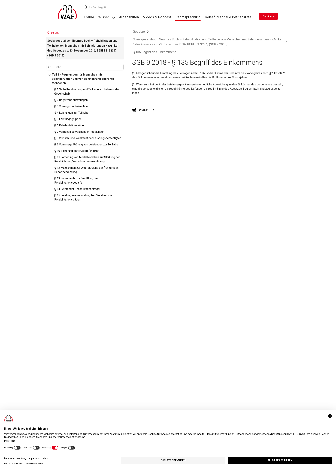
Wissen (104, 17)
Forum (89, 17)
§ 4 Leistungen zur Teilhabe (71, 112)
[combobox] (171, 7)
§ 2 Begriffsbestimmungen (71, 100)
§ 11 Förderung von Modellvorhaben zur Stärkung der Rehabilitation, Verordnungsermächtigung (87, 159)
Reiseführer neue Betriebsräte (228, 17)
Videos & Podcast (157, 17)
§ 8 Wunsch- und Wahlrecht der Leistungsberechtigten (87, 138)
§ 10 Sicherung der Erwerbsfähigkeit (76, 150)
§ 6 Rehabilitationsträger (69, 125)
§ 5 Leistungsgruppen (67, 119)
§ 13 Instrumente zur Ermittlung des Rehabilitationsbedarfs (76, 180)
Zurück (55, 32)
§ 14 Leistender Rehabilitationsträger (77, 189)
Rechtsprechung (188, 17)
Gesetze (139, 31)
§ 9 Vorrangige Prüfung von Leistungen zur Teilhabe (86, 144)
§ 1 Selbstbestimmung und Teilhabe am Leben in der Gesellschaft (86, 91)
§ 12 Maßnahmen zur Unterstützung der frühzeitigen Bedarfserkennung (86, 170)
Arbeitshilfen (129, 17)
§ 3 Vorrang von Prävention (71, 106)
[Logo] (67, 12)
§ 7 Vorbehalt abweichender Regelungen (79, 131)
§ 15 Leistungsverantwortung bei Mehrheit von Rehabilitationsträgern (83, 197)
